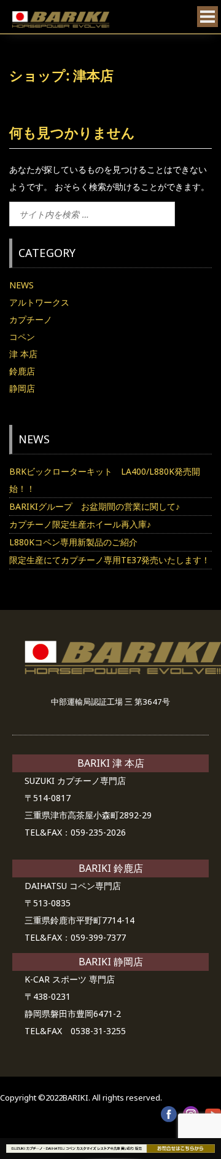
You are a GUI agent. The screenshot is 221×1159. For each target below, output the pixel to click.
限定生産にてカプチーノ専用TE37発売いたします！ (109, 560)
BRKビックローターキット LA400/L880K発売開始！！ (104, 479)
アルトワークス (39, 302)
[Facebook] (169, 1114)
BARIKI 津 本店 (110, 763)
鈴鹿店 (22, 371)
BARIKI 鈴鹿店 (111, 868)
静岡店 (22, 388)
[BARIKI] (60, 19)
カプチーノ (30, 319)
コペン (22, 336)
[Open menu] (207, 16)
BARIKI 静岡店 (111, 961)
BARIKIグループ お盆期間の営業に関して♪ (94, 506)
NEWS (21, 285)
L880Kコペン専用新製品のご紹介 (73, 542)
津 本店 (23, 354)
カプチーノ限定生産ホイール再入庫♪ (80, 524)
